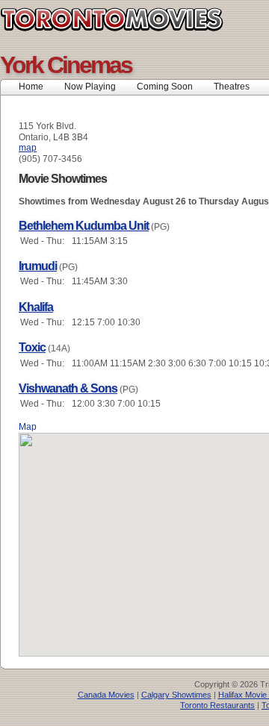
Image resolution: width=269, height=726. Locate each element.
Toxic (32, 347)
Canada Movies (106, 694)
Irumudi (38, 266)
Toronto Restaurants (217, 705)
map (28, 148)
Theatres (232, 86)
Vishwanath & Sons (68, 388)
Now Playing (90, 86)
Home (31, 86)
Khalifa (36, 307)
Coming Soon (165, 86)
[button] (172, 536)
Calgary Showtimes (176, 694)
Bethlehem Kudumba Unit (84, 225)
